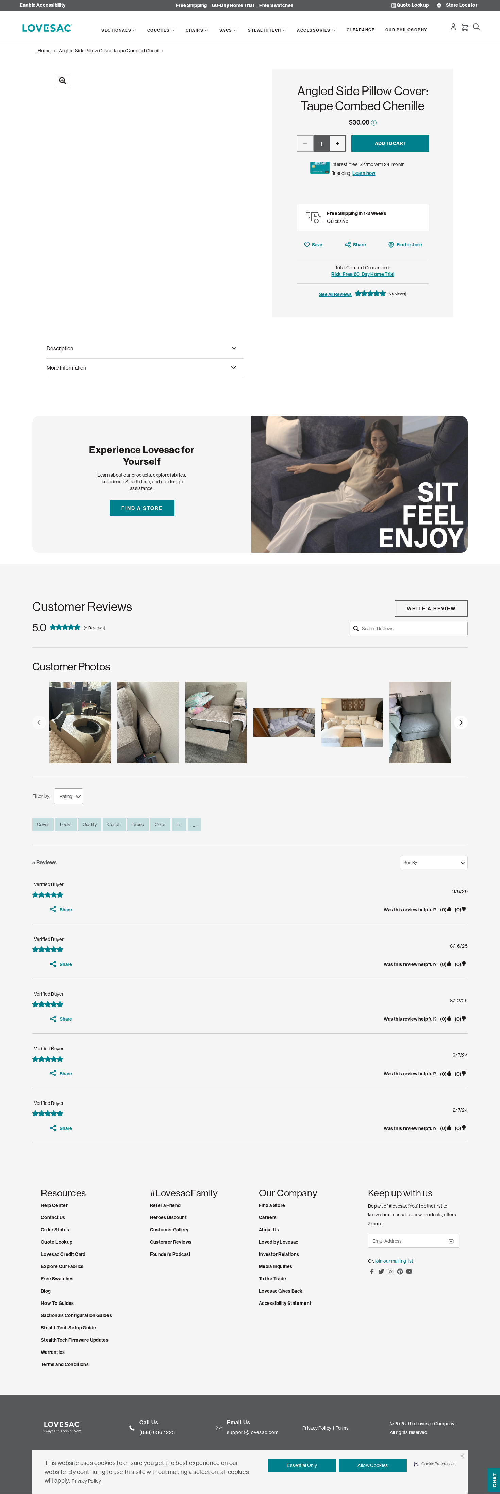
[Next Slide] (461, 722)
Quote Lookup (413, 6)
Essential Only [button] (302, 1465)
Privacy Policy (86, 1481)
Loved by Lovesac (278, 1242)
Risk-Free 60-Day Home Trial (362, 274)
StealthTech (264, 30)
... (195, 824)
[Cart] (465, 27)
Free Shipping (191, 6)
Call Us (149, 1423)
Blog (46, 1291)
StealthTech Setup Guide (68, 1328)
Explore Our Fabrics (62, 1266)
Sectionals (116, 30)
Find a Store (142, 508)
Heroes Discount (168, 1218)
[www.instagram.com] (390, 1274)
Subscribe (451, 1244)
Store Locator (461, 6)
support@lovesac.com (253, 1432)
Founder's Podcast (170, 1254)
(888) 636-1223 (157, 1432)
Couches (158, 30)
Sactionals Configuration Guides (76, 1315)
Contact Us (53, 1218)
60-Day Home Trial (233, 6)
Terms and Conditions (65, 1364)
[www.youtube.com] (409, 1274)
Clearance (361, 30)
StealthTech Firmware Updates (75, 1340)
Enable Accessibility (42, 6)
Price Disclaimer (374, 123)
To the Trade (272, 1279)
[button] (462, 1456)
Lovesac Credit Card (63, 1254)
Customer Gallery (169, 1230)
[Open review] (80, 722)
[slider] (250, 722)
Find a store (409, 245)
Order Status (55, 1230)
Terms (342, 1428)
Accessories (314, 30)
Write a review (431, 608)
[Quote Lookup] (393, 5)
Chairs (194, 30)
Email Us (238, 1423)
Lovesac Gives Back (280, 1291)
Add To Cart (390, 143)
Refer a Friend (165, 1205)
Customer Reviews (171, 1242)
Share (359, 245)
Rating (66, 796)
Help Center (54, 1205)
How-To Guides (57, 1303)
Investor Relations (279, 1254)
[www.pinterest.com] (400, 1274)
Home (44, 50)
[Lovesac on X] (381, 1274)
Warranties (53, 1352)
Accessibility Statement (285, 1303)
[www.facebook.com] (372, 1274)
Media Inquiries (275, 1266)
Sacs (225, 30)
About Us (269, 1230)
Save (317, 245)
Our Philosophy (406, 30)
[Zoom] (151, 193)
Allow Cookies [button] (372, 1465)
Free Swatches (276, 6)
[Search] (476, 27)
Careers (268, 1218)
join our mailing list (394, 1261)
